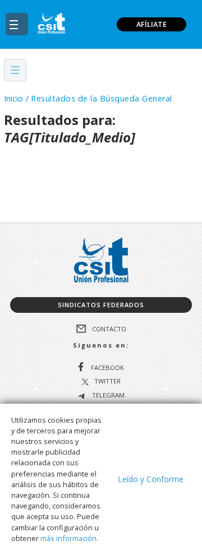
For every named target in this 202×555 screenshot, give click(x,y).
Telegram (107, 395)
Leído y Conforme (150, 479)
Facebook (107, 367)
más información (68, 538)
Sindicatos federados (101, 304)
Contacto (109, 328)
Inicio (13, 98)
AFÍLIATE (151, 24)
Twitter (107, 381)
